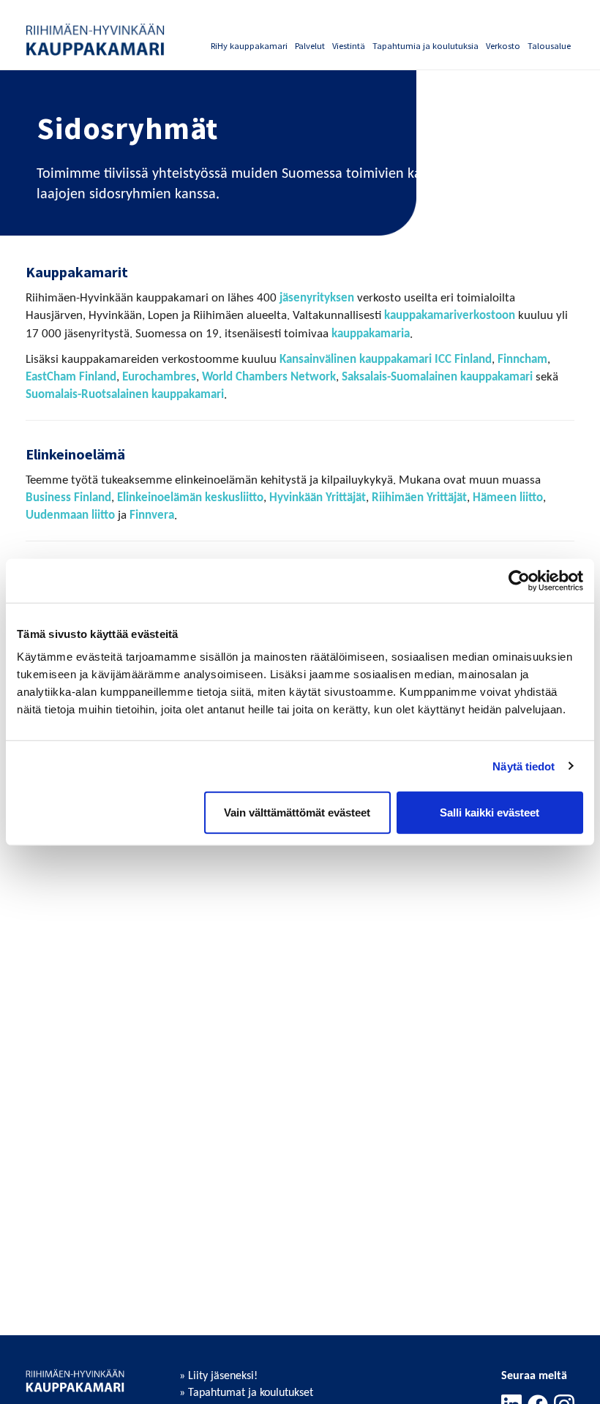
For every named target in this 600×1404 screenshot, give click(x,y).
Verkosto (503, 45)
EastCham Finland (71, 377)
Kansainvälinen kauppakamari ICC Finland (386, 359)
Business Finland (68, 498)
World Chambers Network (269, 377)
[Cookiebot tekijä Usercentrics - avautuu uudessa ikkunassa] (519, 580)
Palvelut (310, 45)
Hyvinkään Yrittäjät (317, 498)
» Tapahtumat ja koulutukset (246, 1393)
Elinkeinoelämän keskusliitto (190, 498)
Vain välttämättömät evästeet (297, 812)
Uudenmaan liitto (70, 515)
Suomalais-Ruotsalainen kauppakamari (125, 394)
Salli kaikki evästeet (489, 812)
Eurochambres (159, 377)
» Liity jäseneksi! (218, 1376)
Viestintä (348, 45)
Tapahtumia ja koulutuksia (425, 45)
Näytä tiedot (523, 765)
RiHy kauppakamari (249, 45)
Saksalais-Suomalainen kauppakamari (437, 377)
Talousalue (549, 45)
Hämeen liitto (508, 498)
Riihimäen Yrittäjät (419, 498)
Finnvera (152, 515)
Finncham (522, 359)
